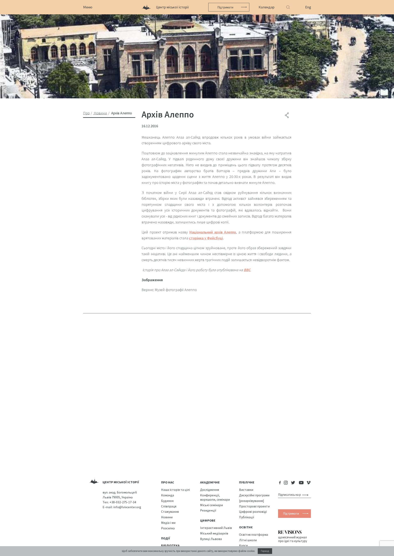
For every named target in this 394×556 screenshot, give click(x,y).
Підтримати (225, 7)
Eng (308, 7)
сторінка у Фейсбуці (206, 238)
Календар (266, 7)
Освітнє (246, 527)
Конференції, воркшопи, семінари (215, 497)
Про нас (167, 482)
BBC (247, 269)
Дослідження (209, 490)
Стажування (170, 511)
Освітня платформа (253, 534)
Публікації (246, 517)
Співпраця (168, 506)
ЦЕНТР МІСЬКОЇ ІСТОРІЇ (121, 482)
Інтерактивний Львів (216, 528)
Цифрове (207, 520)
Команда (167, 495)
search (306, 495)
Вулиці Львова (211, 539)
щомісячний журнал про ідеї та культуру (292, 539)
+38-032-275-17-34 (123, 502)
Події (165, 538)
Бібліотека (170, 545)
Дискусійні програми (254, 495)
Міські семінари (211, 505)
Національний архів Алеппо (212, 232)
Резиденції (208, 510)
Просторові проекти (254, 506)
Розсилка (168, 528)
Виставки (246, 490)
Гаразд (265, 551)
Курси (243, 545)
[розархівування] (251, 501)
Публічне (246, 482)
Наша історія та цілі (175, 490)
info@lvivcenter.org (127, 507)
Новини (167, 517)
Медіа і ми (168, 523)
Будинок (167, 501)
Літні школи (248, 540)
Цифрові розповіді (253, 511)
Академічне (210, 482)
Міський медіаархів (214, 533)
